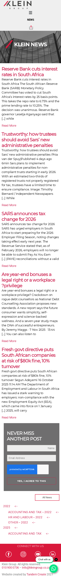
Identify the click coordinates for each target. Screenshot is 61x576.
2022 (6, 506)
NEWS (30, 19)
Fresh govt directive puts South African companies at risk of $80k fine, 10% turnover (28, 358)
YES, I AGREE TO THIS (31, 480)
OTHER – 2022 (18, 522)
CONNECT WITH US (30, 546)
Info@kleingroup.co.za (36, 567)
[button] (30, 13)
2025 (6, 527)
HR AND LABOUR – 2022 (25, 517)
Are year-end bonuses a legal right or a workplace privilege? (28, 280)
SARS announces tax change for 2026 (23, 216)
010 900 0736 (10, 567)
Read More (9, 125)
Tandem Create (36, 574)
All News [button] (47, 497)
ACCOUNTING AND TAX (24, 533)
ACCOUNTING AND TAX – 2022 (29, 512)
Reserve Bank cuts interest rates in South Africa (29, 71)
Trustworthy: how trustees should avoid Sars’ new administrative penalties (29, 139)
